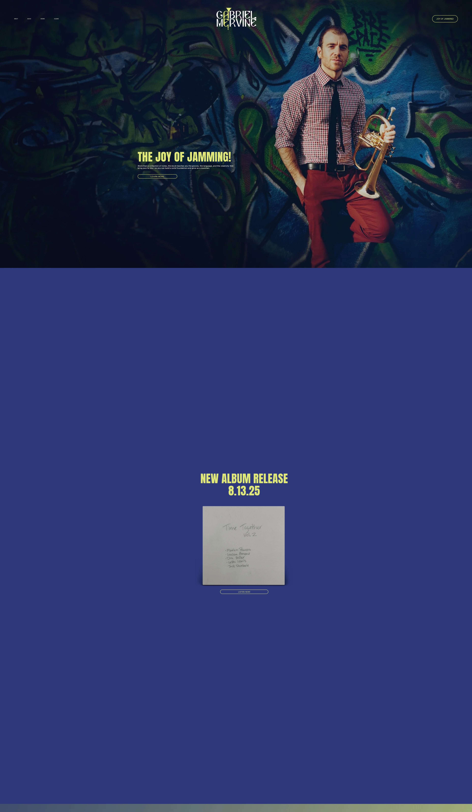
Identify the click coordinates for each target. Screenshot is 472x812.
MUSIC (29, 18)
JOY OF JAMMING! (445, 18)
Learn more (157, 176)
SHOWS (43, 18)
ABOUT (16, 18)
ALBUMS (56, 18)
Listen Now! (244, 592)
